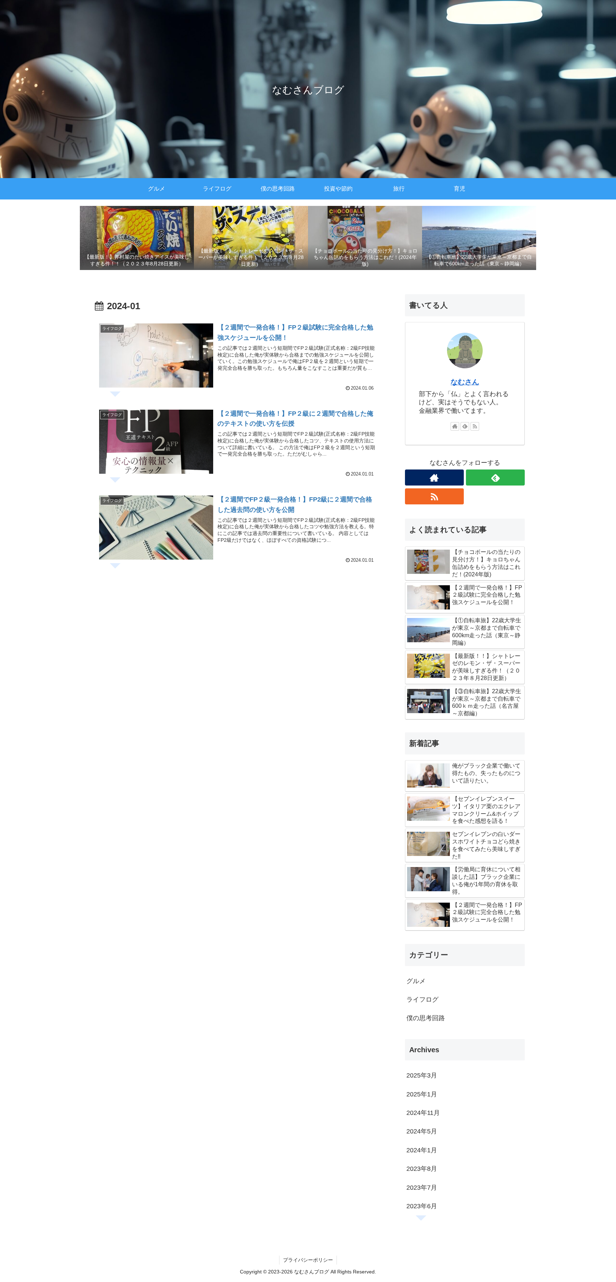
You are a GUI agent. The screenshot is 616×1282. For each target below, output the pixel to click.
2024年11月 (423, 1112)
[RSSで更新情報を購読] (475, 426)
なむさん (465, 382)
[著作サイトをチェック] (455, 426)
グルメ (416, 981)
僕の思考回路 (425, 1018)
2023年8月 (421, 1168)
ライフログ (422, 999)
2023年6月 (421, 1206)
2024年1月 (421, 1150)
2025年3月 (421, 1075)
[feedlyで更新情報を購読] (465, 426)
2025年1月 (421, 1094)
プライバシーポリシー (308, 1260)
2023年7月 (421, 1187)
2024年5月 (421, 1131)
